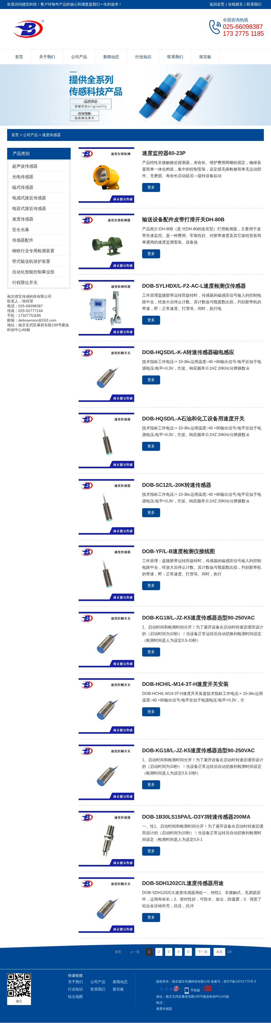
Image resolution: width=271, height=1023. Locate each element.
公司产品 (79, 56)
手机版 (195, 990)
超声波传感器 (25, 166)
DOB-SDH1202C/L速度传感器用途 (183, 883)
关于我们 (47, 56)
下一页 (202, 952)
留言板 (205, 56)
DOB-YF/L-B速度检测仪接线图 (178, 551)
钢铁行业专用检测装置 (33, 251)
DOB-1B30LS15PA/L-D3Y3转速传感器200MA (196, 817)
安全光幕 (20, 229)
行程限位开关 (25, 282)
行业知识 (143, 56)
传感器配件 (22, 240)
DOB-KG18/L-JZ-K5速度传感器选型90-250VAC (198, 618)
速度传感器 (51, 135)
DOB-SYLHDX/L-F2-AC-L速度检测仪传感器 (194, 286)
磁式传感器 (22, 187)
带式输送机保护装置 (31, 261)
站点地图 (75, 996)
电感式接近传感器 (29, 198)
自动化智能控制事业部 (33, 272)
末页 (219, 952)
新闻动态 (111, 56)
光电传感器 (22, 177)
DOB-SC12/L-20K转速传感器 (176, 485)
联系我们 (254, 4)
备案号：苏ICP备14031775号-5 (233, 981)
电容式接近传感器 (29, 208)
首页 (19, 56)
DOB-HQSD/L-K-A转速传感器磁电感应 (188, 352)
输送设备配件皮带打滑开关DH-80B (183, 219)
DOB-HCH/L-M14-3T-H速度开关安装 (185, 684)
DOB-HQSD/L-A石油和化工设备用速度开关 (193, 418)
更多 (151, 187)
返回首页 (217, 4)
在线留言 (235, 4)
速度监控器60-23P (164, 153)
